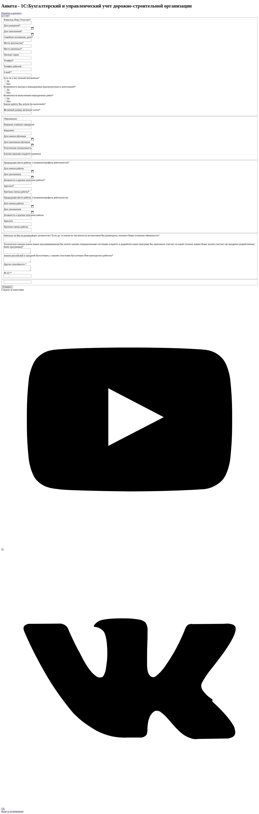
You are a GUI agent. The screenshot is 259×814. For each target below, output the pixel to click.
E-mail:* (8, 72)
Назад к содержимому (12, 811)
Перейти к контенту (11, 13)
